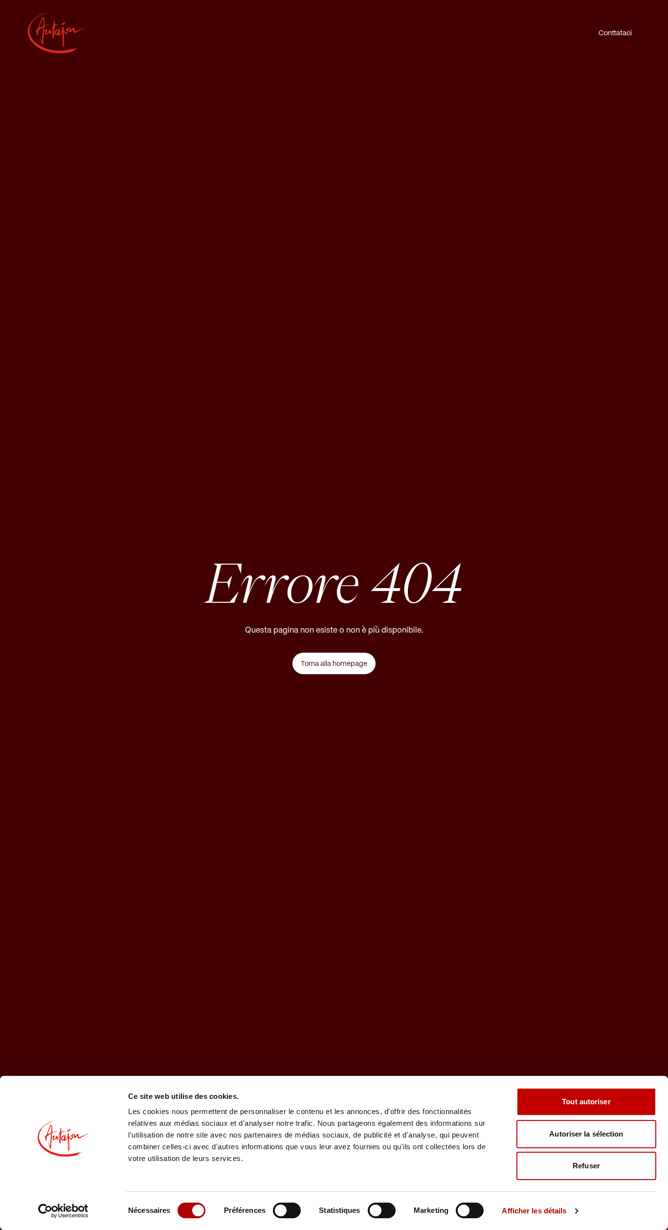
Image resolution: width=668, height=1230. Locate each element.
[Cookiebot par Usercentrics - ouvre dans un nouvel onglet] (63, 1211)
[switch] (287, 1210)
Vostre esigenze (244, 32)
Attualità (532, 32)
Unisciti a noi (474, 32)
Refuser (586, 1166)
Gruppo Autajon (405, 32)
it (571, 32)
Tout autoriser (586, 1101)
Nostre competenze (324, 32)
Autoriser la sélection (586, 1134)
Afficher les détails (534, 1211)
